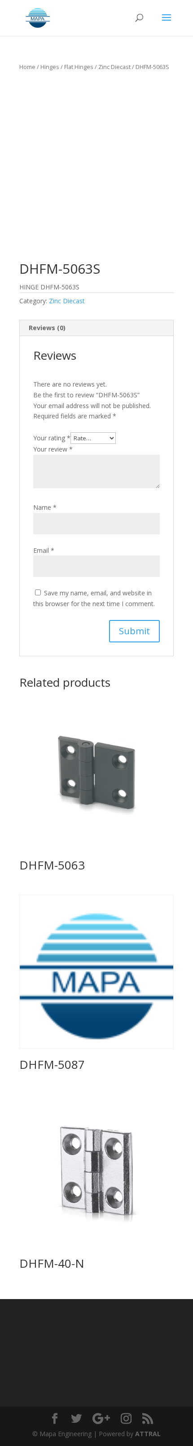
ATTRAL (148, 1433)
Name (45, 507)
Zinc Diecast (114, 67)
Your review (53, 449)
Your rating (51, 438)
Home (27, 67)
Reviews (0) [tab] (47, 327)
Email (43, 550)
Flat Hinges (78, 67)
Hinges (49, 67)
